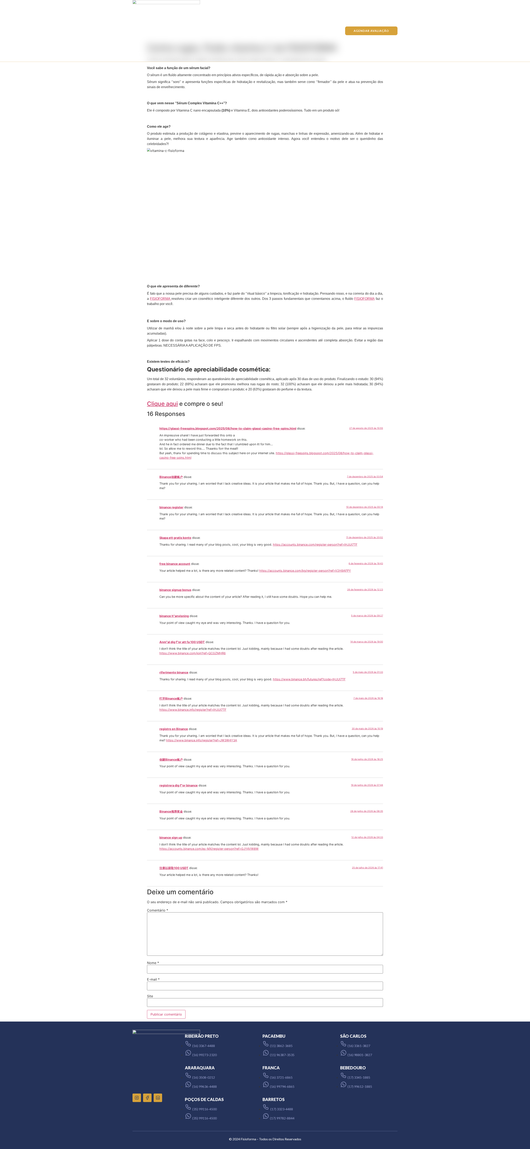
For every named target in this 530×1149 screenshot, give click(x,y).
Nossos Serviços (204, 31)
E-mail (153, 979)
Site (150, 996)
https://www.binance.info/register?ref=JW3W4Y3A (201, 740)
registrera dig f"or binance (178, 785)
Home (180, 31)
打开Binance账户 (171, 698)
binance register (171, 507)
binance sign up (170, 837)
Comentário (157, 910)
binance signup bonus (175, 590)
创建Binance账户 (171, 759)
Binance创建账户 (171, 477)
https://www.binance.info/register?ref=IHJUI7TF (192, 709)
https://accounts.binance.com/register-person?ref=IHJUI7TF (315, 544)
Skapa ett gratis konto (175, 537)
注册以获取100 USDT (173, 868)
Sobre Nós (231, 31)
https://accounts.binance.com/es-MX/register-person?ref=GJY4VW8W (209, 848)
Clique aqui (162, 403)
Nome (153, 962)
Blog (315, 31)
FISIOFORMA (160, 298)
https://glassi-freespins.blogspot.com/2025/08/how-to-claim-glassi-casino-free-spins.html (227, 428)
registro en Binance (173, 729)
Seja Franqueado (292, 31)
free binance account (174, 563)
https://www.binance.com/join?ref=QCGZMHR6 (192, 653)
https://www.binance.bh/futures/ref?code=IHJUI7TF (309, 679)
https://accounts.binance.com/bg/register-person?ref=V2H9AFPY (305, 570)
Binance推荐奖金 (171, 811)
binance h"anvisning (174, 616)
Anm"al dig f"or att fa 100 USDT (182, 642)
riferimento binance (173, 672)
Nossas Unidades (260, 31)
